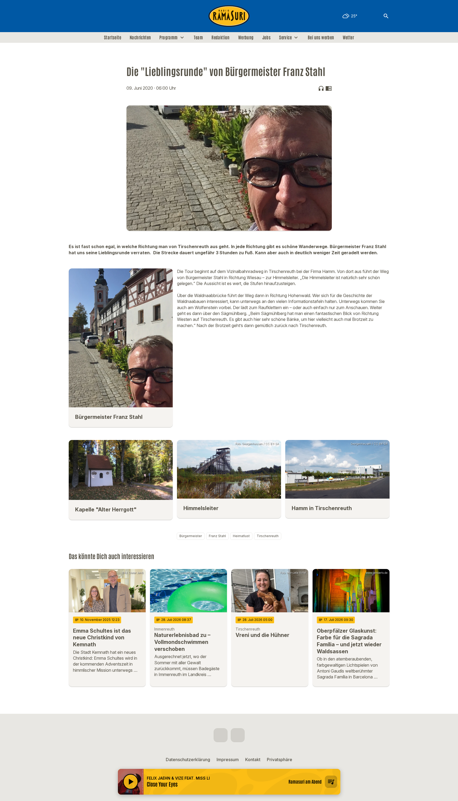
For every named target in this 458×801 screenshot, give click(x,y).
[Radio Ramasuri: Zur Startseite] (229, 16)
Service (285, 37)
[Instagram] (84, 16)
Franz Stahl (217, 536)
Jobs (266, 37)
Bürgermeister (190, 536)
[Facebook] (74, 16)
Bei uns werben (321, 37)
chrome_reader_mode (328, 88)
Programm (168, 37)
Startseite (112, 37)
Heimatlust (241, 536)
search (386, 16)
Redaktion (220, 37)
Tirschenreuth (268, 536)
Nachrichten (140, 37)
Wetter (348, 37)
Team (198, 37)
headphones (321, 88)
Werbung (246, 37)
